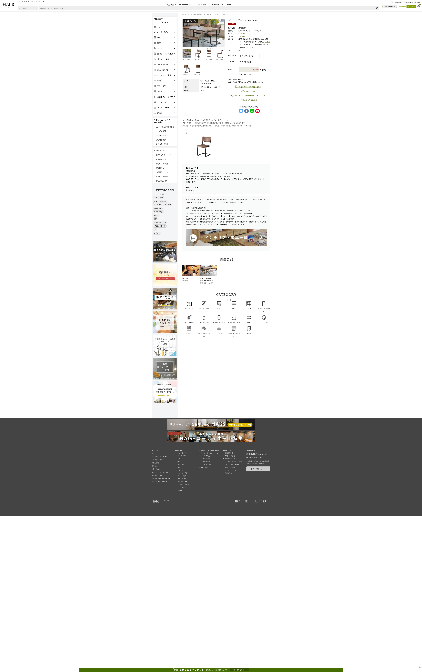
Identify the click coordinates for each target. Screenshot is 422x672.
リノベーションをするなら (165, 127)
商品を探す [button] (158, 19)
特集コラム (160, 168)
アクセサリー (181, 470)
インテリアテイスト (231, 470)
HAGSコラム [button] (159, 150)
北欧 (155, 219)
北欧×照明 (158, 208)
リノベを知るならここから (233, 462)
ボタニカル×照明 (160, 201)
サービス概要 (161, 131)
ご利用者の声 (161, 139)
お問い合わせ (156, 469)
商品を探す (171, 4)
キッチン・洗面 (182, 473)
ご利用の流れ (161, 135)
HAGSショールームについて (161, 472)
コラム (229, 4)
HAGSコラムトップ (163, 155)
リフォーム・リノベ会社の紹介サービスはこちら (249, 95)
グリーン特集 (158, 198)
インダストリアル (160, 222)
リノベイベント (216, 4)
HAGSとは (155, 450)
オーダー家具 (181, 456)
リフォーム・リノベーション (210, 453)
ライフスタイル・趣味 (232, 464)
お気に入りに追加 (250, 100)
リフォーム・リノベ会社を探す (193, 4)
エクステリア (181, 487)
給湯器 (179, 490)
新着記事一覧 (161, 159)
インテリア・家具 (183, 484)
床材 (178, 459)
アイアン (157, 233)
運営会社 (154, 466)
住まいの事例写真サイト (159, 482)
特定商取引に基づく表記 (159, 456)
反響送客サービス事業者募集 (161, 478)
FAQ (153, 453)
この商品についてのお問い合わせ (249, 87)
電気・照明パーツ (183, 479)
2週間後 (242, 33)
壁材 (178, 462)
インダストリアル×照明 (162, 205)
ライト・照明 (181, 476)
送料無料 (242, 36)
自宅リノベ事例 (162, 163)
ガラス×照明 (158, 212)
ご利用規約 (155, 463)
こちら (267, 42)
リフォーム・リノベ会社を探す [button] (162, 121)
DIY (155, 229)
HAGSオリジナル (160, 226)
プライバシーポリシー (159, 460)
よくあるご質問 (162, 144)
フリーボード (181, 453)
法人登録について (157, 475)
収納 (178, 467)
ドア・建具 (181, 464)
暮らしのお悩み (162, 176)
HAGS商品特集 (161, 180)
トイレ (156, 215)
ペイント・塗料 (182, 482)
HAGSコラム (227, 450)
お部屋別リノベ (162, 172)
